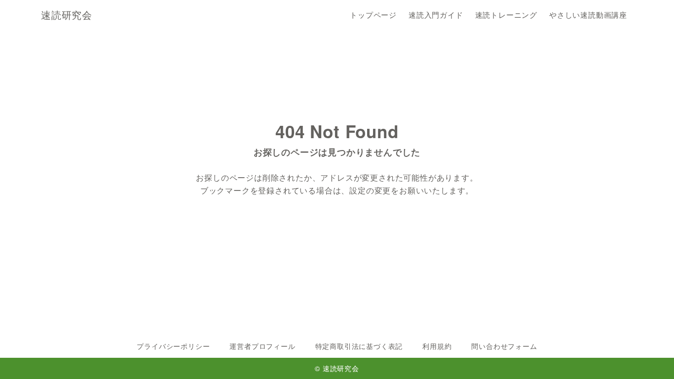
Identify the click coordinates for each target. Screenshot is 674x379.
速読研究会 (66, 15)
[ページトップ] (651, 356)
